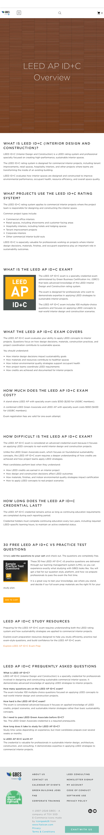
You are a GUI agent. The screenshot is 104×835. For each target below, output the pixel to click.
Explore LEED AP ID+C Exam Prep (22, 646)
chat (81, 829)
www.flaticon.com (42, 824)
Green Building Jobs (46, 790)
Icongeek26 (43, 821)
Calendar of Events (46, 785)
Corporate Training (46, 801)
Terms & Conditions (43, 831)
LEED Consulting (78, 774)
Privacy (36, 828)
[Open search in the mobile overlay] (59, 13)
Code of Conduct (79, 790)
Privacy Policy (77, 801)
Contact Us (40, 780)
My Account (75, 785)
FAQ (34, 795)
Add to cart (11, 600)
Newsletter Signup (80, 780)
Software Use (76, 795)
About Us (38, 774)
